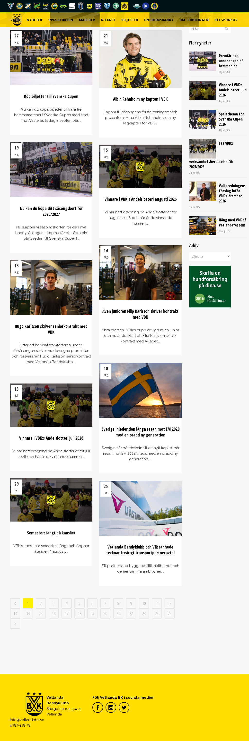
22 (131, 613)
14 (28, 613)
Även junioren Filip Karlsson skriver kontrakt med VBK (140, 314)
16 (53, 613)
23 (144, 613)
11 (157, 603)
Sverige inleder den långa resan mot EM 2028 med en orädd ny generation (140, 432)
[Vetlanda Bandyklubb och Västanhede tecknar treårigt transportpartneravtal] (140, 508)
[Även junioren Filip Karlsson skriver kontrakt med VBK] (140, 272)
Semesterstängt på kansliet (51, 533)
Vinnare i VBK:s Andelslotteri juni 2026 (233, 90)
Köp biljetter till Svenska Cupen (51, 96)
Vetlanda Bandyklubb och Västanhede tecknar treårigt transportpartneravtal (140, 550)
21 (118, 613)
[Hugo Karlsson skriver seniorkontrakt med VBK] (51, 287)
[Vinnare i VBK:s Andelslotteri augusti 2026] (140, 166)
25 (169, 613)
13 (15, 613)
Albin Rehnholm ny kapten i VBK (140, 99)
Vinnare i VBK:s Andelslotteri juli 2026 (51, 438)
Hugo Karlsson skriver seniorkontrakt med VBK (51, 329)
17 (66, 613)
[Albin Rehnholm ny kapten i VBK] (140, 59)
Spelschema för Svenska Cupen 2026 (231, 119)
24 (157, 613)
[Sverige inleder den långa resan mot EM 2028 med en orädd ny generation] (140, 390)
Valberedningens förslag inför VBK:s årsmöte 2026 (232, 193)
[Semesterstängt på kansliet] (51, 500)
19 (92, 613)
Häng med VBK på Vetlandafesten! (233, 222)
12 (169, 603)
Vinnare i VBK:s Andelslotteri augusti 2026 (141, 199)
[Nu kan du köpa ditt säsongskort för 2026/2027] (51, 169)
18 (79, 613)
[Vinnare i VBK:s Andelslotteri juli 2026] (51, 405)
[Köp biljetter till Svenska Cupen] (51, 57)
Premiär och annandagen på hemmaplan (231, 61)
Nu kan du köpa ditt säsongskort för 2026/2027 (51, 211)
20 (105, 613)
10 (144, 603)
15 (41, 613)
